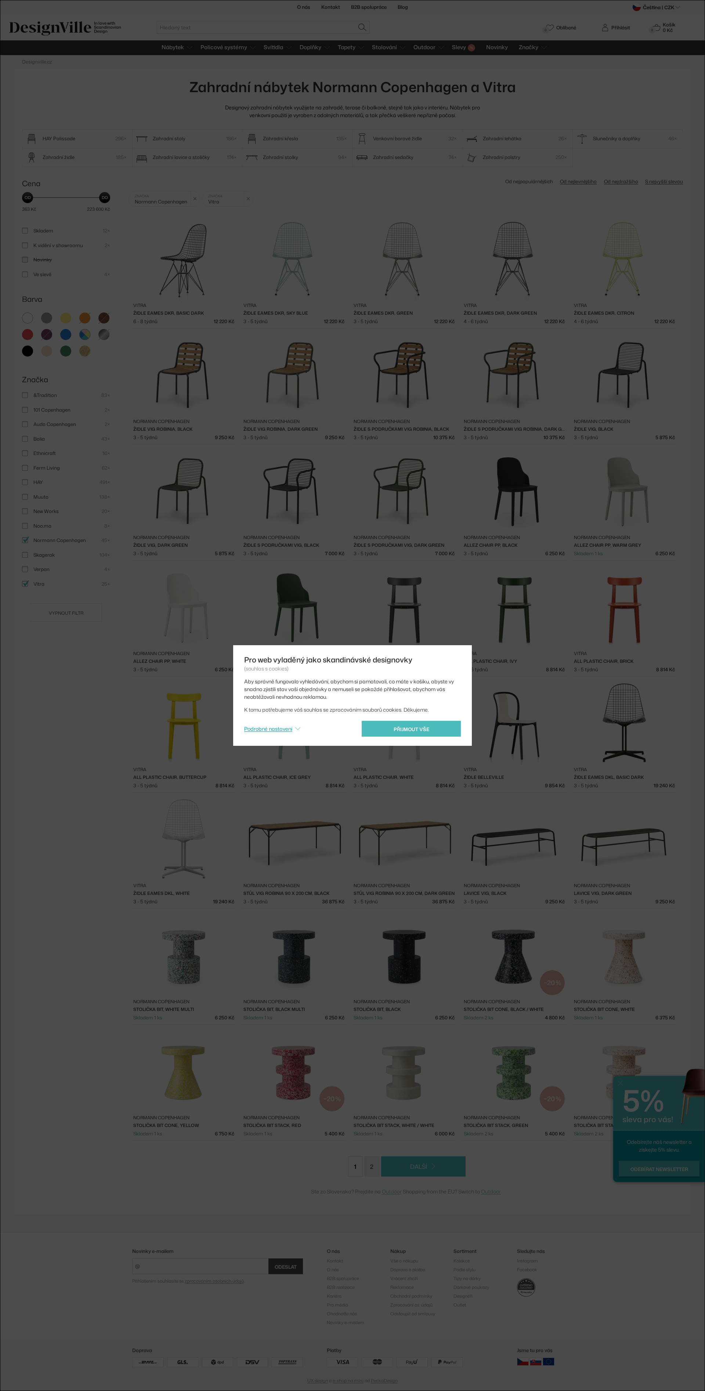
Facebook (527, 1270)
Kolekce (461, 1261)
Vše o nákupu (404, 1261)
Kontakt (330, 7)
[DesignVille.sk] (536, 1361)
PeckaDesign (384, 1380)
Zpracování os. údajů (411, 1305)
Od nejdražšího (621, 181)
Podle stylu (464, 1270)
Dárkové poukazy (471, 1287)
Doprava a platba (407, 1270)
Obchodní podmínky (411, 1296)
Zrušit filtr (195, 198)
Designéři (463, 1296)
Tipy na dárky (467, 1278)
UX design (317, 1380)
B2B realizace (340, 1287)
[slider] (27, 197)
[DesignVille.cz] (523, 1361)
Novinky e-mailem (153, 1251)
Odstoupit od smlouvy (412, 1314)
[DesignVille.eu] (548, 1361)
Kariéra (334, 1296)
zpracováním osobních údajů (214, 1281)
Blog (403, 7)
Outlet (459, 1305)
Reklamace (401, 1287)
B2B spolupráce (369, 7)
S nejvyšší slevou (664, 181)
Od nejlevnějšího (578, 181)
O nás (303, 7)
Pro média (337, 1305)
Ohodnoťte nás (342, 1314)
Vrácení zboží (404, 1278)
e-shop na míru (348, 1380)
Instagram (527, 1261)
